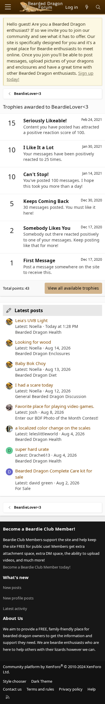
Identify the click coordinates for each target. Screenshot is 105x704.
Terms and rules (40, 689)
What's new (16, 577)
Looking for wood (33, 342)
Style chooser (14, 681)
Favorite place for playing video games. (54, 406)
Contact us (12, 689)
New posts (12, 587)
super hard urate (32, 449)
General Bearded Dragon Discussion (50, 396)
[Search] (98, 7)
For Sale (23, 488)
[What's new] (86, 7)
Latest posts (29, 310)
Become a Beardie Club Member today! (37, 567)
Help (92, 689)
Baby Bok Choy (30, 363)
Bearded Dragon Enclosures (42, 353)
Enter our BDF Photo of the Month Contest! (56, 418)
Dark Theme (41, 681)
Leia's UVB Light (31, 320)
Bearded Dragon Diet (36, 375)
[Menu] (8, 7)
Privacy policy (71, 689)
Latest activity (15, 608)
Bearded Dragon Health (38, 332)
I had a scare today (34, 385)
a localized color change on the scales (52, 428)
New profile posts (18, 598)
